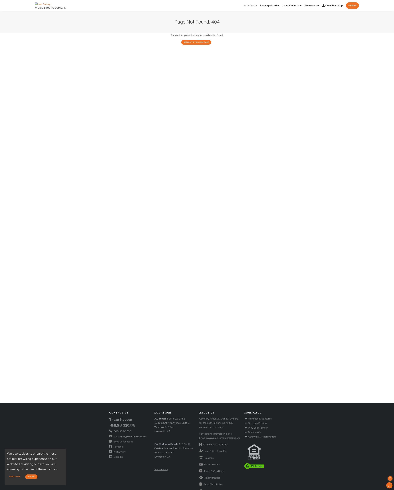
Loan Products (291, 5)
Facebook (118, 446)
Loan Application (269, 5)
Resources (311, 5)
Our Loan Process (257, 423)
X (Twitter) (119, 452)
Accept (31, 477)
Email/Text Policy (213, 484)
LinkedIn (118, 457)
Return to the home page (196, 42)
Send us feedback (123, 441)
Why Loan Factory (258, 428)
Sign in (352, 5)
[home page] (42, 3)
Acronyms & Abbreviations (262, 436)
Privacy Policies (211, 478)
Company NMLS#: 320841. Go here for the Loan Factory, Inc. (218, 423)
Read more (14, 477)
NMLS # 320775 (122, 425)
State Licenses (211, 464)
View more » (161, 469)
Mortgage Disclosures (260, 418)
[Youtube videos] (390, 478)
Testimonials (254, 432)
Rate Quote (250, 5)
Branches (208, 458)
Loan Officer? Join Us (214, 451)
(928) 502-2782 (175, 418)
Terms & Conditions (213, 471)
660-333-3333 (122, 431)
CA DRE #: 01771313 (215, 444)
